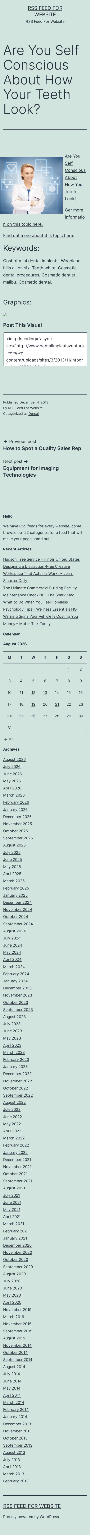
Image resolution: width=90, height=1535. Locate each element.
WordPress (49, 1517)
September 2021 (17, 1181)
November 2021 (17, 1167)
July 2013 (11, 1459)
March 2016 (13, 1317)
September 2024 (18, 924)
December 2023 (17, 988)
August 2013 (14, 1452)
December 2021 (17, 1159)
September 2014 (17, 1359)
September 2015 (17, 1331)
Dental (33, 413)
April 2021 (12, 1216)
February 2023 (16, 1059)
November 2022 (17, 1081)
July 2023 (12, 1024)
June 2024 (12, 945)
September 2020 (18, 1267)
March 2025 (14, 881)
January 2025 (15, 895)
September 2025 (18, 838)
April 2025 (12, 874)
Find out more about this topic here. (38, 235)
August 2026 (14, 759)
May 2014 (12, 1388)
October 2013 (15, 1438)
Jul (10, 739)
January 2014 (15, 1416)
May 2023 (12, 1038)
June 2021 (12, 1202)
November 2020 (17, 1252)
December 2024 (17, 902)
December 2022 (17, 1074)
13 (45, 692)
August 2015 (14, 1338)
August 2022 (14, 1102)
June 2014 (12, 1381)
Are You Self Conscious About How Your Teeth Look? (75, 177)
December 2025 (17, 817)
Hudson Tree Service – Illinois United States (41, 559)
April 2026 (12, 788)
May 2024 (12, 952)
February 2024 (16, 974)
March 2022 (14, 1138)
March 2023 (14, 1052)
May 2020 (12, 1295)
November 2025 (17, 824)
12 (33, 692)
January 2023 (15, 1066)
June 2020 (12, 1288)
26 (33, 716)
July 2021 (11, 1195)
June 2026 (12, 774)
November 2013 (17, 1431)
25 (21, 716)
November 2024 (17, 909)
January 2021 (15, 1238)
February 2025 (16, 888)
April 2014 (12, 1395)
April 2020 (12, 1302)
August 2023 (14, 1016)
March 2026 (14, 795)
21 (57, 704)
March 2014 (13, 1402)
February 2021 (15, 1231)
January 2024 (15, 981)
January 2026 (15, 809)
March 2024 (14, 967)
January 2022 (15, 1152)
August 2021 (14, 1188)
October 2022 (15, 1088)
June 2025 (12, 859)
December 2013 (17, 1424)
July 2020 (12, 1281)
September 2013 (17, 1445)
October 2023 (15, 1002)
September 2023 (18, 1009)
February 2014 (16, 1409)
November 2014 (17, 1345)
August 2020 (14, 1274)
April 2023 (12, 1045)
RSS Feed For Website (25, 408)
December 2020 (17, 1245)
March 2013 (13, 1474)
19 (33, 704)
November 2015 (17, 1324)
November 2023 (17, 995)
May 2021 (11, 1209)
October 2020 (15, 1259)
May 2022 (12, 1124)
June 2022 (12, 1117)
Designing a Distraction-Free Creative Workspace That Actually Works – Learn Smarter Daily (38, 573)
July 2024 (12, 938)
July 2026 (12, 766)
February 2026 (16, 802)
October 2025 (15, 831)
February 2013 (15, 1481)
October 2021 (15, 1174)
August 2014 (14, 1366)
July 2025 (12, 852)
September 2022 (18, 1095)
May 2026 (12, 781)
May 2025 (12, 866)
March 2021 (13, 1224)
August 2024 (14, 931)
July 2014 (11, 1374)
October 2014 (15, 1352)
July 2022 (12, 1109)
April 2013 (12, 1467)
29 (69, 716)
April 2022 (12, 1131)
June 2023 (12, 1031)
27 (45, 716)
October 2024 (15, 916)
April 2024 (12, 959)
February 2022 (16, 1145)
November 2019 (17, 1309)
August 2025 (14, 845)
